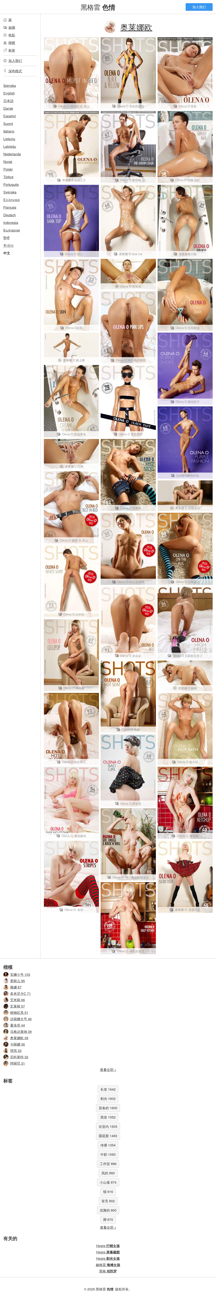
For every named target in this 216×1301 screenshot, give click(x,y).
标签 (11, 50)
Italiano (8, 131)
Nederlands (12, 154)
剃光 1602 (108, 1098)
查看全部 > (108, 1069)
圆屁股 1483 (108, 1135)
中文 (6, 253)
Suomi (8, 123)
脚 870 (108, 1219)
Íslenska (9, 85)
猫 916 (108, 1191)
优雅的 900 (108, 1210)
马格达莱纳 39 (21, 1031)
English (9, 93)
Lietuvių (9, 138)
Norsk (7, 161)
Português (11, 184)
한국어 (8, 245)
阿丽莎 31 (17, 1063)
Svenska (9, 192)
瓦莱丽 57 (17, 1006)
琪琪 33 (16, 1050)
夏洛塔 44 (17, 1025)
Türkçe (8, 176)
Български (11, 230)
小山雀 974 (108, 1182)
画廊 (11, 27)
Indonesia (10, 222)
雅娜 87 (16, 987)
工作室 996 (108, 1163)
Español (9, 116)
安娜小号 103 (20, 974)
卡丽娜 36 (17, 1044)
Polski (8, 169)
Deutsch (9, 214)
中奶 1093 (108, 1154)
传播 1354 (108, 1145)
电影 (11, 35)
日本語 (8, 100)
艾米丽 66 (17, 999)
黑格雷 (98, 7)
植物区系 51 (19, 1012)
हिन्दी (6, 237)
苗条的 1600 (108, 1107)
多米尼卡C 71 (20, 993)
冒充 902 (108, 1200)
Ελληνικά (11, 199)
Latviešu (9, 146)
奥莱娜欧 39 (19, 1037)
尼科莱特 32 (19, 1056)
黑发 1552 (108, 1117)
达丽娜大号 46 (21, 1018)
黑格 (108, 1271)
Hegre (108, 1245)
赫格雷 (108, 1264)
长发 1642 (108, 1089)
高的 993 (108, 1173)
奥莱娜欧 (136, 27)
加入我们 (199, 6)
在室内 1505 (108, 1126)
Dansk (8, 108)
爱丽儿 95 (17, 980)
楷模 (11, 42)
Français (9, 207)
